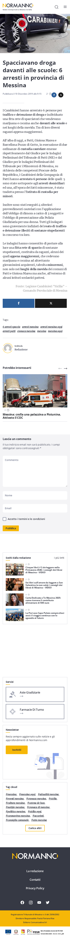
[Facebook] (18, 303)
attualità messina (49, 794)
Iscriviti (16, 749)
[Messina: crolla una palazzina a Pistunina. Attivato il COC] (35, 390)
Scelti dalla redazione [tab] (18, 557)
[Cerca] (56, 7)
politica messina (16, 811)
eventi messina (16, 798)
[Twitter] (51, 303)
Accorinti (39, 815)
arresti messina (30, 326)
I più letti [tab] (59, 557)
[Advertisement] (35, 652)
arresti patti (9, 331)
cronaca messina (26, 331)
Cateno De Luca (37, 803)
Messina (41, 331)
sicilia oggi (35, 811)
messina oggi (55, 331)
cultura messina (16, 803)
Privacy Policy (35, 888)
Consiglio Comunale (18, 820)
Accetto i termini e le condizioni (26, 519)
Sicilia (53, 798)
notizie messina (16, 807)
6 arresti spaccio (11, 326)
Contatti (35, 880)
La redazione (35, 871)
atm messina (40, 820)
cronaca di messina (39, 807)
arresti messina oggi (51, 326)
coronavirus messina (19, 815)
